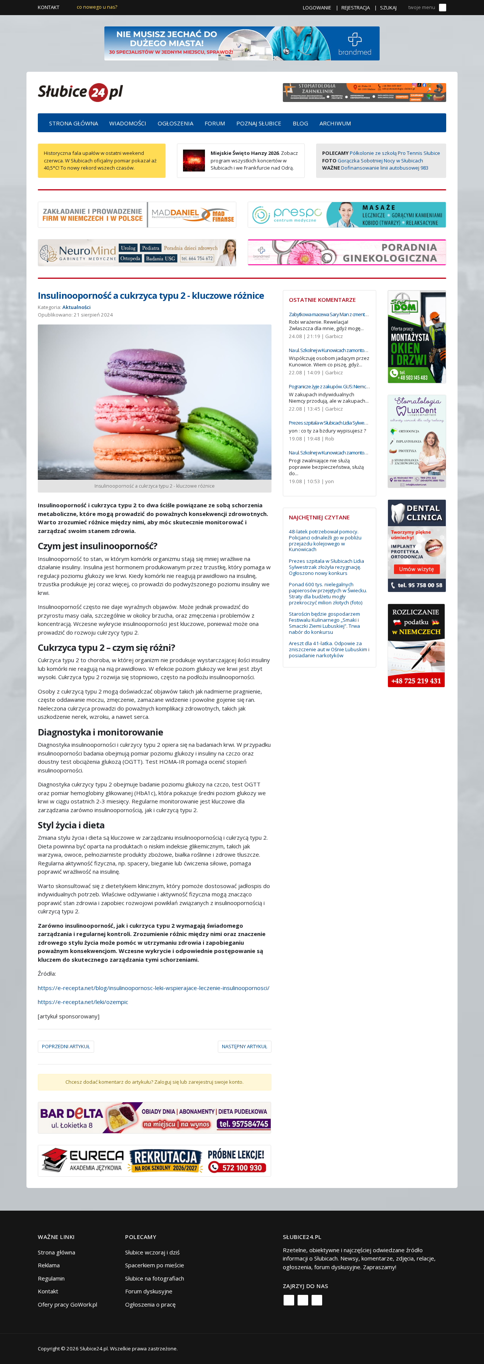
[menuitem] (73, 122)
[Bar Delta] (154, 1117)
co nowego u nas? (97, 7)
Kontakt (48, 7)
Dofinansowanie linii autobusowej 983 (384, 167)
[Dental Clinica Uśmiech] (417, 545)
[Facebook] (289, 1300)
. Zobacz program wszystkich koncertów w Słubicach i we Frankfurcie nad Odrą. (254, 160)
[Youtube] (317, 1300)
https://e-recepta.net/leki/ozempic (83, 1002)
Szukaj (388, 7)
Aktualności (76, 307)
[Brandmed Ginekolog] (347, 251)
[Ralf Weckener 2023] (416, 645)
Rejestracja (355, 7)
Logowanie (317, 7)
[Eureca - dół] (154, 1160)
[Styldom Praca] (417, 336)
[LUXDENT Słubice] (417, 440)
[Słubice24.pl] (80, 91)
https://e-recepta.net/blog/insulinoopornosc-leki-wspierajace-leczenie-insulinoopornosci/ (154, 988)
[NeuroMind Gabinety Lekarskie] (137, 252)
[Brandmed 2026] (242, 42)
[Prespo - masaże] (347, 214)
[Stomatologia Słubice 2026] (364, 92)
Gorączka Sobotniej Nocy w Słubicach (380, 160)
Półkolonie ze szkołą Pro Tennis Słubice (395, 153)
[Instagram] (303, 1300)
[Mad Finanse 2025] (137, 214)
